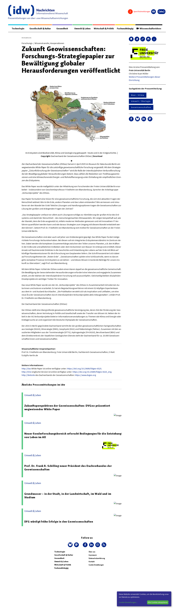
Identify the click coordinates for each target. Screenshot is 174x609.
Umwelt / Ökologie (141, 101)
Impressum (93, 555)
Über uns (92, 552)
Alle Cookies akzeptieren (158, 602)
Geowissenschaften (141, 107)
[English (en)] (153, 11)
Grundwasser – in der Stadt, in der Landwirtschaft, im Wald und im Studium (67, 495)
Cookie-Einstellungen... (128, 602)
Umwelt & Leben (82, 28)
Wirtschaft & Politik (104, 28)
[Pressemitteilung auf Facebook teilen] (131, 119)
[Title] (142, 39)
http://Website (28, 375)
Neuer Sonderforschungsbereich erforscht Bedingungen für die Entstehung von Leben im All (73, 435)
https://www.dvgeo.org (85, 375)
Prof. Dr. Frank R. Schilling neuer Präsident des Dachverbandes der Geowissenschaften (68, 467)
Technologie (18, 28)
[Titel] (131, 39)
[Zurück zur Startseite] (38, 12)
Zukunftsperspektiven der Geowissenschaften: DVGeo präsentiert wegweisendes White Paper (67, 407)
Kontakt (91, 561)
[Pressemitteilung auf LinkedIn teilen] (143, 119)
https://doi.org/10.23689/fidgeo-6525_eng (92, 371)
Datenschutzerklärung (97, 558)
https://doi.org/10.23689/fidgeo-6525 (84, 368)
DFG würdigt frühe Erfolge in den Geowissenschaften (58, 522)
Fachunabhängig (125, 28)
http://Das (26, 368)
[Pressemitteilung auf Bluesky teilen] (137, 119)
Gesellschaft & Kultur (40, 28)
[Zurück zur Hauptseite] (161, 11)
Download (97, 156)
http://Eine (27, 371)
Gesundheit (62, 28)
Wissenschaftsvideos (150, 28)
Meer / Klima (137, 95)
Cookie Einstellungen (96, 565)
